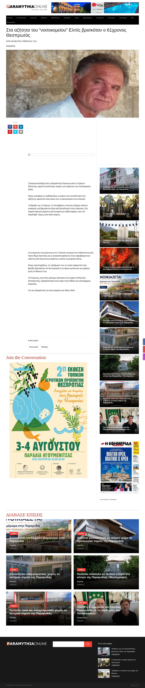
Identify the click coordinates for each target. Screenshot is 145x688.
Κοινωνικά (33, 347)
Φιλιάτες (44, 347)
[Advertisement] (61, 137)
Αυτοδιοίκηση (21, 17)
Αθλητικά (44, 17)
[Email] (21, 132)
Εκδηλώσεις (55, 17)
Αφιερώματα (87, 17)
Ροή (132, 17)
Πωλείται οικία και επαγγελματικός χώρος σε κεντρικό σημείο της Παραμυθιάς (117, 401)
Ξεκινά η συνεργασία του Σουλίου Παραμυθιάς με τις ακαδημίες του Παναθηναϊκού (98, 610)
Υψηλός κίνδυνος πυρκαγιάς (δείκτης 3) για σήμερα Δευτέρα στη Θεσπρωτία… (118, 268)
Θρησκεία (67, 17)
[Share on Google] (15, 127)
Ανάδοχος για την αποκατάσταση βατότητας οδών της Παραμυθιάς (116, 188)
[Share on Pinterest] (10, 132)
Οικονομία (111, 17)
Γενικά (77, 17)
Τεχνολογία (123, 17)
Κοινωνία (33, 17)
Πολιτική (9, 17)
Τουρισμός (100, 17)
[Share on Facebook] (10, 127)
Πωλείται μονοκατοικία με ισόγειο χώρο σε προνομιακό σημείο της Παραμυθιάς (118, 321)
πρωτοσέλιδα (104, 499)
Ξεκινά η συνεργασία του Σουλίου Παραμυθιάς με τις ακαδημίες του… (117, 428)
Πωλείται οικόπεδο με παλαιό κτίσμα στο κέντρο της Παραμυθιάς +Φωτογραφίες (119, 375)
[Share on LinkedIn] (21, 127)
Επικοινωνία (11, 22)
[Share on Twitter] (15, 132)
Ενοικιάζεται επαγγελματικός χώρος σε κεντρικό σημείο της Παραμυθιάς (118, 348)
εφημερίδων (114, 499)
